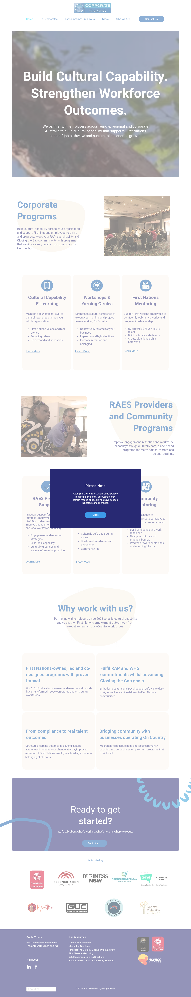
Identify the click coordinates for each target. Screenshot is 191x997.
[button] (95, 515)
